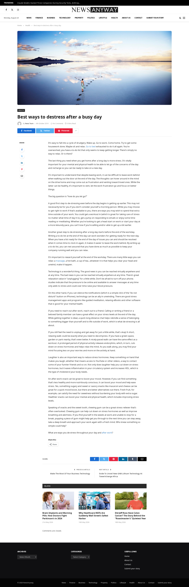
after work (107, 432)
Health (114, 17)
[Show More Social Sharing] (75, 130)
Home (126, 556)
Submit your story (155, 17)
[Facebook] (21, 149)
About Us (126, 17)
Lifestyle (103, 17)
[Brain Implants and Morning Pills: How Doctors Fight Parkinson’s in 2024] (58, 500)
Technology (65, 17)
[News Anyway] (94, 10)
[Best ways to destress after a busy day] (94, 68)
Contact (138, 17)
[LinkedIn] (21, 162)
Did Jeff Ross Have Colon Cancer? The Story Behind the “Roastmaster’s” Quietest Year (130, 516)
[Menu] (184, 18)
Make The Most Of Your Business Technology (70, 473)
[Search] (180, 18)
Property (79, 17)
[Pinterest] (21, 169)
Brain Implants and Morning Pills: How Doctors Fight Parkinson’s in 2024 (57, 516)
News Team (29, 123)
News (28, 17)
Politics (91, 17)
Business (51, 17)
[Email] (21, 175)
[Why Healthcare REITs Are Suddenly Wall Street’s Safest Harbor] (94, 500)
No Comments (58, 123)
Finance (39, 17)
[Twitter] (21, 156)
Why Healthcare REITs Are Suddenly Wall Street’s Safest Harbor (93, 516)
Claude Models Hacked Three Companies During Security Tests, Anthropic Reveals (49, 3)
